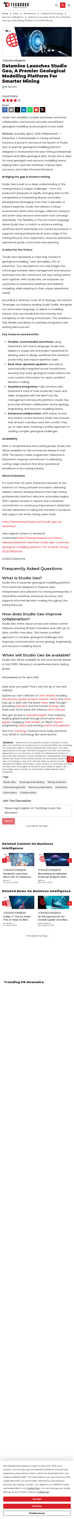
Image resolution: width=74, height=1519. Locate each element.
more (67, 699)
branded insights (36, 715)
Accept (37, 1499)
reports (58, 722)
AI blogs (54, 706)
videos (22, 725)
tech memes (56, 709)
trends (53, 699)
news (44, 702)
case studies (32, 722)
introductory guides (14, 699)
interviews (21, 706)
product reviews (38, 699)
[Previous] (4, 860)
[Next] (69, 860)
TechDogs (20, 731)
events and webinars (56, 725)
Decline (37, 1506)
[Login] (62, 5)
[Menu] (69, 5)
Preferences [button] (43, 1492)
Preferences (37, 1513)
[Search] (56, 5)
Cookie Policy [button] (33, 1488)
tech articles (47, 695)
